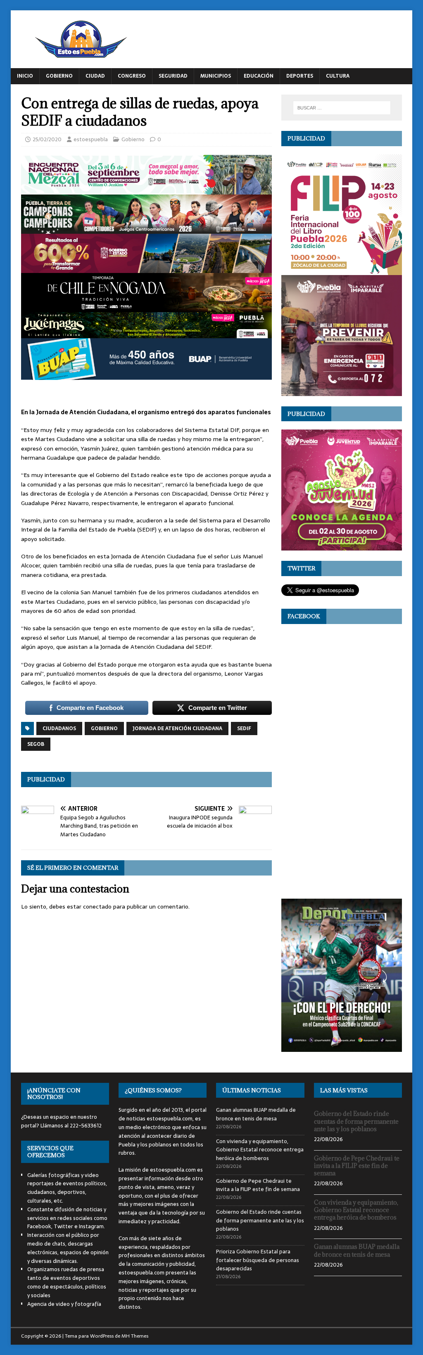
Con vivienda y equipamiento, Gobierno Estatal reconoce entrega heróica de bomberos (260, 1150)
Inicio (25, 76)
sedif (244, 728)
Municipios (215, 76)
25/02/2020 (47, 139)
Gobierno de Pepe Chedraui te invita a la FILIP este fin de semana (258, 1185)
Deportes (299, 76)
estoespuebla (91, 139)
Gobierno (59, 76)
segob (35, 744)
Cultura (337, 76)
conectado (97, 906)
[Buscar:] (342, 108)
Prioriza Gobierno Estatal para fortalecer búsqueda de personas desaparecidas (257, 1260)
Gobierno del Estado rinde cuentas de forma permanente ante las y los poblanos (260, 1221)
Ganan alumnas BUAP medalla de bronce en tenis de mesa (256, 1114)
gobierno (104, 728)
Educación (258, 76)
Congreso (132, 76)
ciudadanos (59, 728)
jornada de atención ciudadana (177, 728)
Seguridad (173, 76)
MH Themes (134, 1336)
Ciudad (95, 76)
